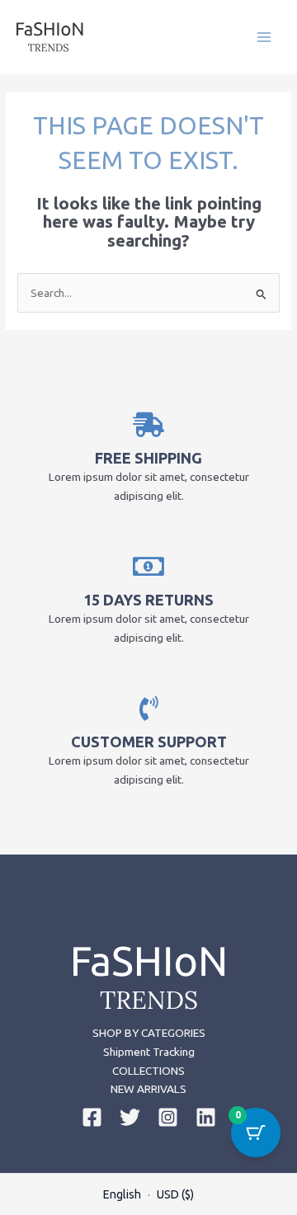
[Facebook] (92, 1117)
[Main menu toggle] (264, 37)
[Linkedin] (206, 1117)
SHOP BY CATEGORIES (148, 1032)
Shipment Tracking (149, 1051)
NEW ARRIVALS (148, 1088)
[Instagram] (168, 1117)
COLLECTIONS (148, 1070)
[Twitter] (130, 1117)
